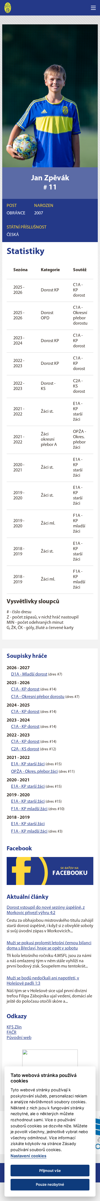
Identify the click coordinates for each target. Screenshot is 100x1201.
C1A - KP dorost (25, 689)
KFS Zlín (14, 1027)
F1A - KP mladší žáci (29, 809)
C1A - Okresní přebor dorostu (37, 697)
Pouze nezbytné (50, 1184)
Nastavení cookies (28, 1155)
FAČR (11, 1032)
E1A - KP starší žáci (28, 764)
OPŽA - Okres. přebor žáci (34, 771)
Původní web (19, 1038)
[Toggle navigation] (93, 7)
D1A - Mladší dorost (29, 674)
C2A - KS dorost (25, 749)
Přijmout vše (50, 1170)
